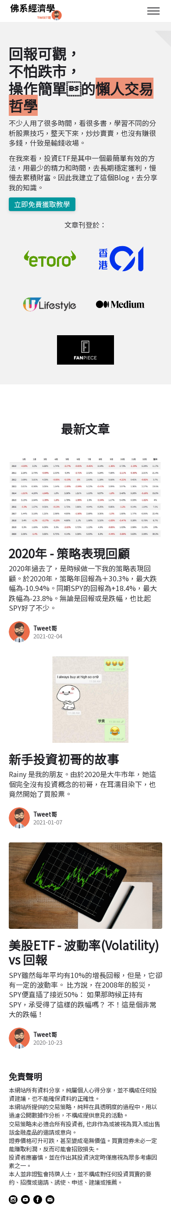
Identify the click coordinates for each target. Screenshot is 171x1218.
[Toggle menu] (153, 11)
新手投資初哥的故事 (64, 758)
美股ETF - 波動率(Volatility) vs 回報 (84, 952)
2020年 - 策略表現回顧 (69, 553)
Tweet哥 (45, 628)
